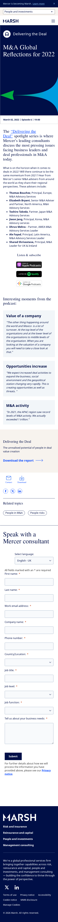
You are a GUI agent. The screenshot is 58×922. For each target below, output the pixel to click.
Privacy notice (27, 895)
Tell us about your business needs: (25, 718)
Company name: (14, 622)
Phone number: (14, 638)
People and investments (18, 839)
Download (21, 482)
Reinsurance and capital (18, 832)
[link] (5, 491)
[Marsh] (19, 818)
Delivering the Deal (17, 441)
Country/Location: (15, 654)
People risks (37, 513)
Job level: (10, 686)
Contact (8, 482)
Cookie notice (10, 900)
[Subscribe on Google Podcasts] (29, 283)
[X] (6, 887)
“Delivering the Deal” (19, 133)
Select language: (24, 554)
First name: (11, 574)
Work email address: (17, 606)
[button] (54, 3)
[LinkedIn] (16, 887)
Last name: (11, 590)
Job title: (9, 670)
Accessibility (44, 895)
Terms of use (10, 895)
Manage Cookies (11, 905)
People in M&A (14, 513)
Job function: (12, 702)
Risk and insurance (15, 826)
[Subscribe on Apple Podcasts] (29, 265)
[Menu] (53, 21)
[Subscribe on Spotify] (29, 274)
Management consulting (18, 845)
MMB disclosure (29, 900)
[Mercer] (14, 21)
